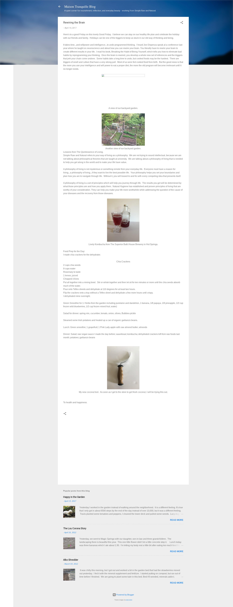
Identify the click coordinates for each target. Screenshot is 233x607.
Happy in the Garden (74, 497)
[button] (181, 23)
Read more (176, 520)
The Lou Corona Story (74, 528)
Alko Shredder (70, 559)
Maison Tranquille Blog (80, 6)
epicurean (129, 600)
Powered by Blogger (125, 595)
